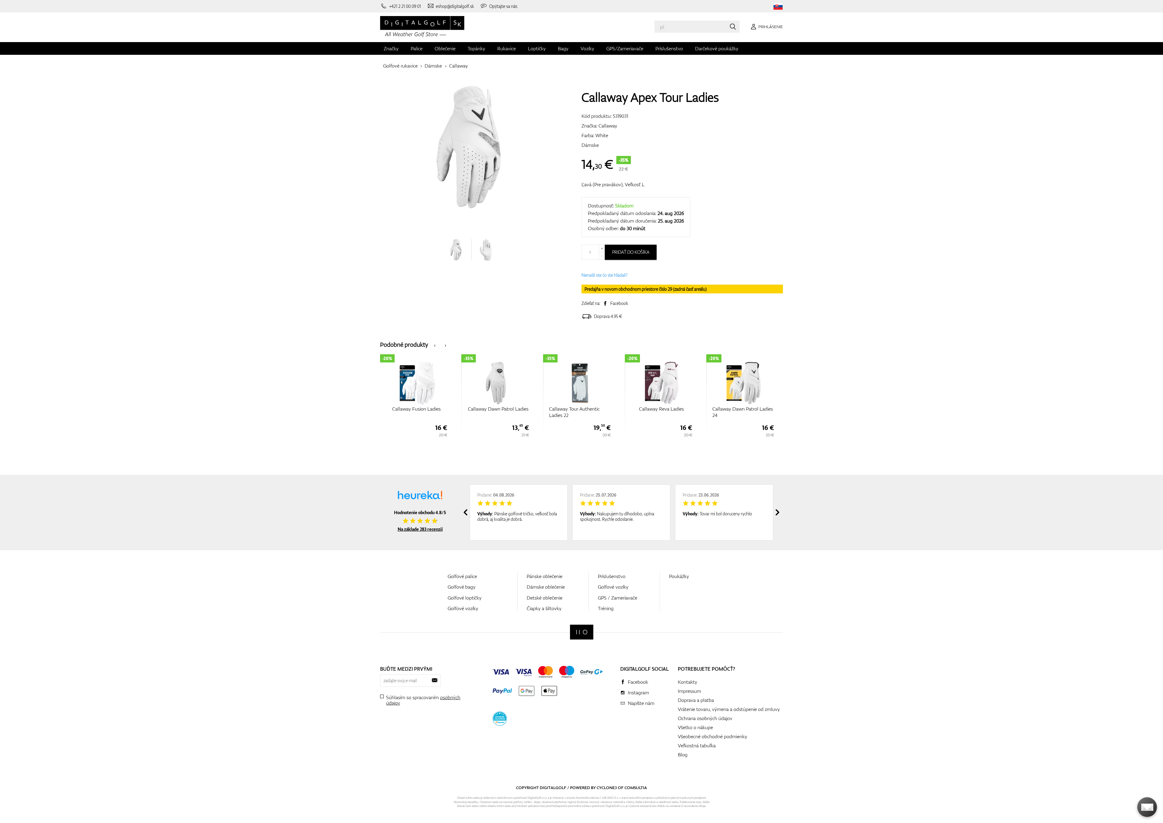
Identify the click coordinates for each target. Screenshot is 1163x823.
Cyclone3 (607, 787)
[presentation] (435, 344)
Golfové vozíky (463, 608)
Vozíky (587, 48)
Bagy (563, 48)
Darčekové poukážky (716, 48)
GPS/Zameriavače (624, 48)
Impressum (689, 691)
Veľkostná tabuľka (697, 745)
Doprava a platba (696, 700)
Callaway (458, 65)
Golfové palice (462, 576)
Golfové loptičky (465, 597)
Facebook (619, 303)
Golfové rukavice (400, 65)
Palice (416, 48)
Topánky (476, 48)
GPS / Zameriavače (617, 597)
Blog (683, 754)
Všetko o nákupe (695, 727)
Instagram (638, 692)
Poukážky (679, 576)
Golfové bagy (461, 586)
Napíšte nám (641, 703)
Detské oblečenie (544, 597)
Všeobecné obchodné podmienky (712, 736)
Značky (391, 48)
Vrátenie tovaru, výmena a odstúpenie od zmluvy (729, 709)
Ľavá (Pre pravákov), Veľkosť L (613, 184)
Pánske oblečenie (544, 576)
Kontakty (687, 682)
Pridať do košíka (630, 252)
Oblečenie (445, 48)
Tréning (606, 608)
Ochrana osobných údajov (705, 718)
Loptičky (537, 48)
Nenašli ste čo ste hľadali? (605, 275)
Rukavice (506, 48)
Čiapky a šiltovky (544, 608)
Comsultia (636, 787)
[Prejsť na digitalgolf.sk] (778, 6)
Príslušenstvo (669, 48)
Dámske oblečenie (546, 586)
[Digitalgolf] (581, 632)
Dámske (433, 65)
